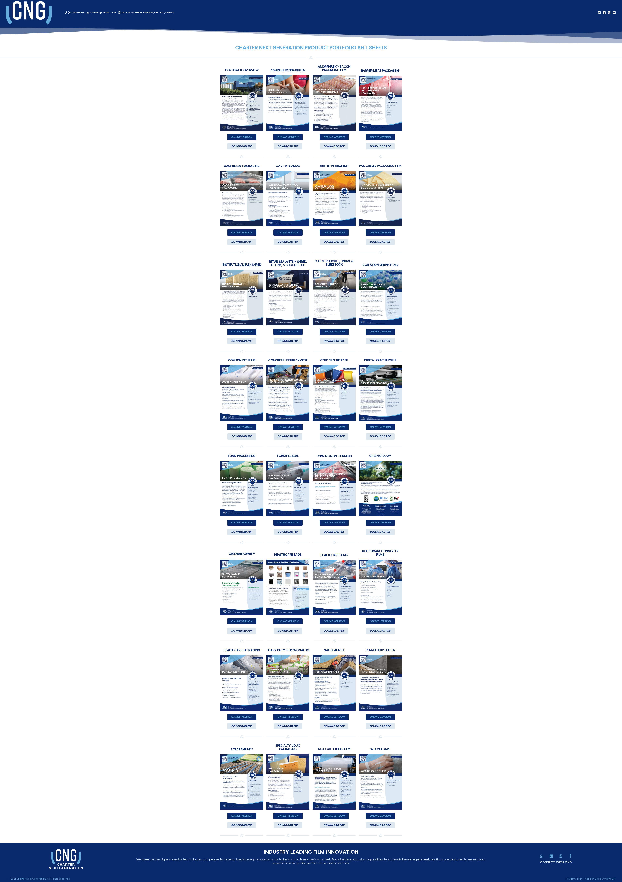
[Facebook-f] (570, 856)
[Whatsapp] (541, 856)
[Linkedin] (551, 856)
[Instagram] (561, 856)
